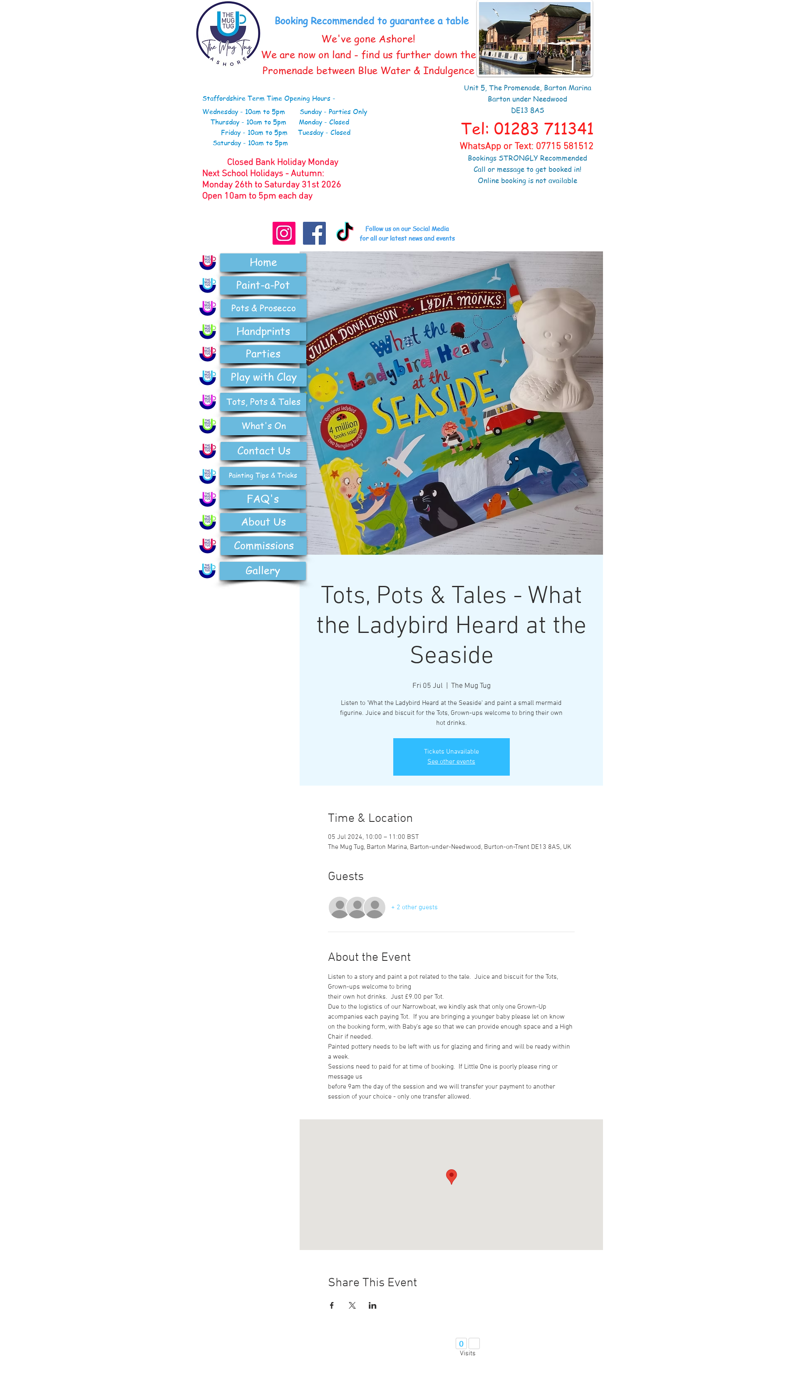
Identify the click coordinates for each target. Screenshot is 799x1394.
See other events (451, 762)
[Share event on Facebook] (332, 1305)
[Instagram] (284, 233)
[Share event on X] (352, 1305)
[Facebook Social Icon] (314, 233)
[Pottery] (208, 308)
